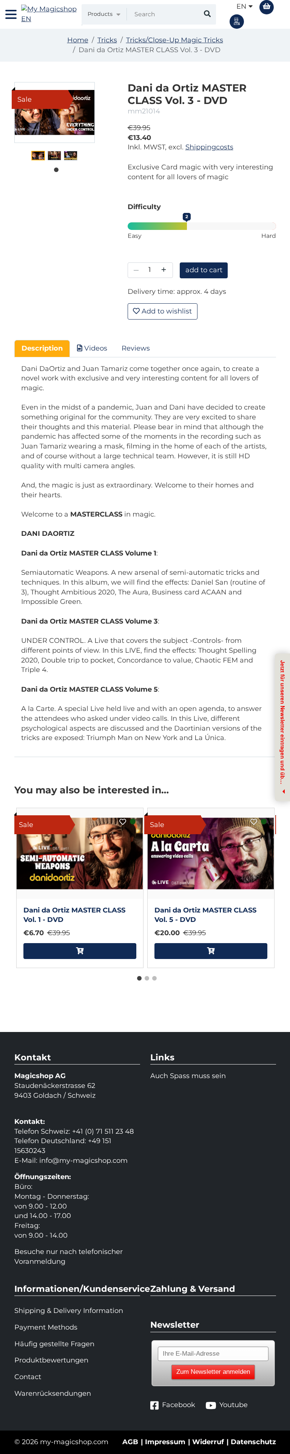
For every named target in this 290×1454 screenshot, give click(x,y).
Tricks (107, 40)
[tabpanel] (38, 156)
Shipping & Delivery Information (68, 1311)
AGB (130, 1442)
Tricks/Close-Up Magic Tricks (174, 40)
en (242, 6)
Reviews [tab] (136, 348)
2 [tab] (145, 977)
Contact (27, 1377)
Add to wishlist (166, 311)
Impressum (165, 1442)
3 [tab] (152, 977)
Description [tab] (42, 348)
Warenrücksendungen (52, 1393)
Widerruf (208, 1442)
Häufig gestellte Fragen (54, 1344)
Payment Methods (45, 1327)
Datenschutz (253, 1442)
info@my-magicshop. (76, 1160)
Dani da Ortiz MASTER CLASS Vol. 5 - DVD (205, 915)
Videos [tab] (94, 348)
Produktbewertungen (51, 1360)
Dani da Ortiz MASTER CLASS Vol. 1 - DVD (74, 915)
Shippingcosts (209, 147)
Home (77, 40)
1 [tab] (54, 168)
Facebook (178, 1405)
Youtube (233, 1405)
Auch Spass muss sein (188, 1076)
